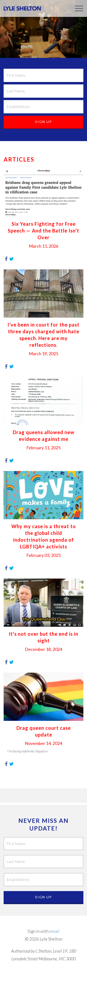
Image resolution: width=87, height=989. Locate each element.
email (54, 931)
